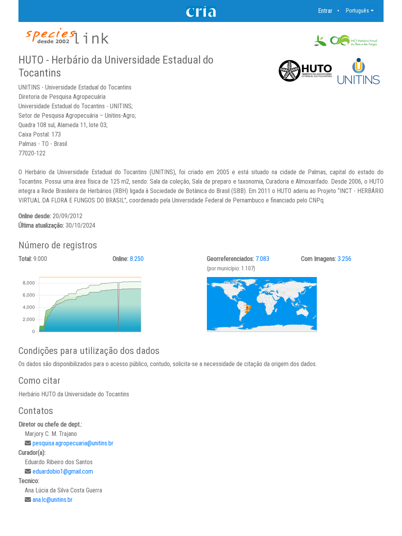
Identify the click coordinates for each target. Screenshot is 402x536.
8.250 (137, 259)
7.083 (262, 259)
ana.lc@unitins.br (53, 499)
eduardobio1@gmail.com (63, 471)
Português (357, 10)
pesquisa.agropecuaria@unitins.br (73, 443)
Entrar (325, 11)
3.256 (344, 259)
